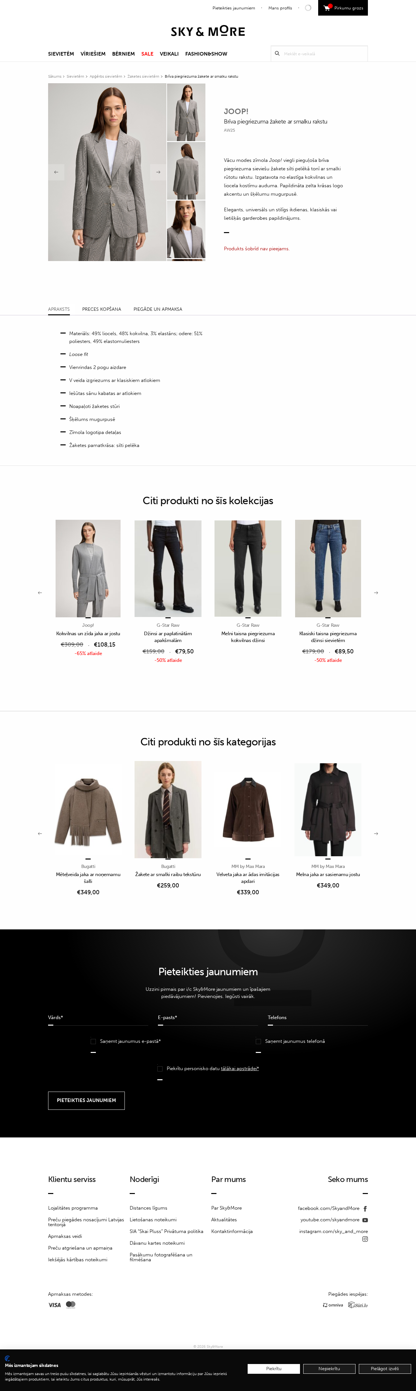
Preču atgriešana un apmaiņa (80, 1248)
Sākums (54, 76)
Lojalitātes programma (73, 1208)
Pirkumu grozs (347, 7)
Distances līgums (148, 1208)
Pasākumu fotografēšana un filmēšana (161, 1257)
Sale (147, 54)
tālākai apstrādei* (240, 1068)
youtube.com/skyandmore (331, 1220)
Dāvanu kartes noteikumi (157, 1243)
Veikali (169, 54)
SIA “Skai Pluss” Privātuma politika (166, 1231)
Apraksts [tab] (59, 309)
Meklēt (277, 53)
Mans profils (280, 8)
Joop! (236, 111)
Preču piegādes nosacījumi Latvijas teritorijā (86, 1222)
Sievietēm (61, 54)
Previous (56, 172)
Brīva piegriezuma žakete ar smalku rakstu (201, 76)
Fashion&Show (206, 54)
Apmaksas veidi (65, 1236)
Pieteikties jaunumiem (234, 8)
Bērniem (123, 54)
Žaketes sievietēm (143, 76)
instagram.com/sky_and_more (333, 1231)
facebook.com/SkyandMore (329, 1208)
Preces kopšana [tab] (101, 309)
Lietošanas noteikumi (153, 1220)
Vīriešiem (93, 54)
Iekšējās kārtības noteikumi (77, 1260)
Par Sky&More (226, 1208)
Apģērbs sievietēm (106, 76)
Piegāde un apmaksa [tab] (158, 309)
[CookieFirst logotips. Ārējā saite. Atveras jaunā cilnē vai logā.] (7, 1358)
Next (158, 172)
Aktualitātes (224, 1220)
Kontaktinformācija (232, 1231)
